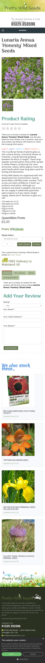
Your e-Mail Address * (12, 316)
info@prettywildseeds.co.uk (14, 635)
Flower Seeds (15, 255)
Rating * (6, 302)
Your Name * (9, 309)
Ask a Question (19, 273)
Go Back (36, 244)
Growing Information (10, 278)
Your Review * (9, 325)
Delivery (31, 273)
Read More (5, 650)
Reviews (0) (7, 273)
